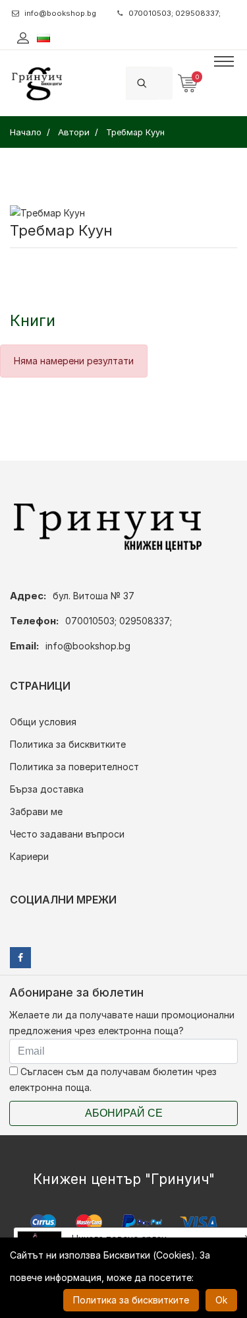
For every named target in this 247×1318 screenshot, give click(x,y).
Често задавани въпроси (67, 834)
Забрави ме (36, 811)
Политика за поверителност (74, 766)
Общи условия (43, 721)
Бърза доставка (47, 789)
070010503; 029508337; (174, 13)
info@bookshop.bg (60, 13)
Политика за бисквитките (68, 744)
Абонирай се (124, 1113)
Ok (221, 1299)
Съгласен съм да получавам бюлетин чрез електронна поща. (113, 1079)
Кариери (29, 856)
